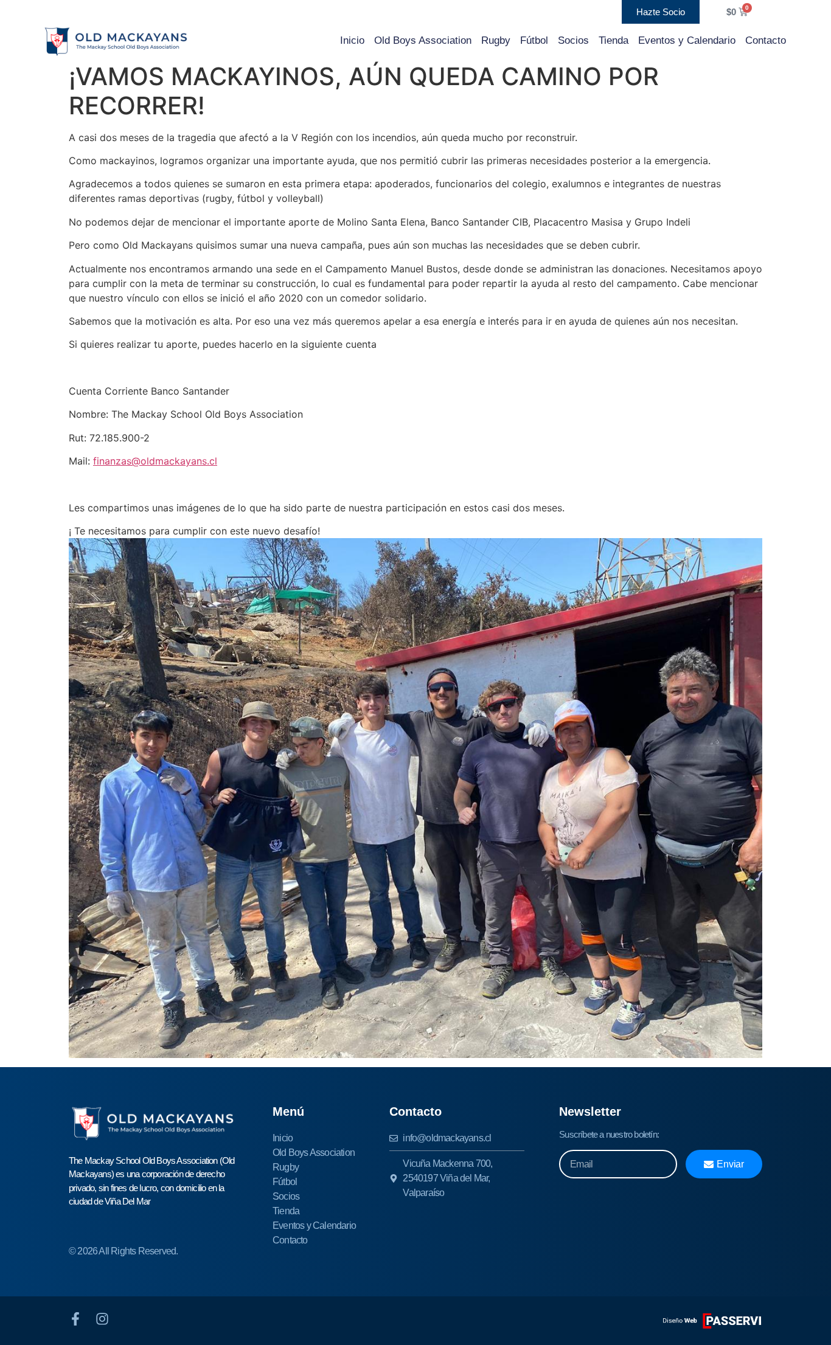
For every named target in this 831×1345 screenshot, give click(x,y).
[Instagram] (102, 1319)
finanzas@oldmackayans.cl (155, 461)
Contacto (765, 40)
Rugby (495, 40)
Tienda (613, 40)
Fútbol (534, 40)
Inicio (352, 40)
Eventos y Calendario (686, 40)
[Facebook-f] (75, 1319)
